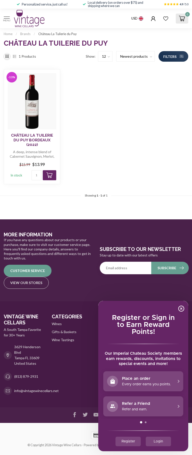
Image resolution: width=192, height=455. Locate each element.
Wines (57, 324)
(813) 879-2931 (26, 376)
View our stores (26, 283)
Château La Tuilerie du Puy (57, 34)
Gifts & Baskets (64, 332)
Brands (25, 34)
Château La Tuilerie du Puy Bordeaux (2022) (32, 140)
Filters (170, 56)
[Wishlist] (165, 19)
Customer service (27, 270)
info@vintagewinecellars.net (36, 391)
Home (8, 34)
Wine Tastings (63, 340)
